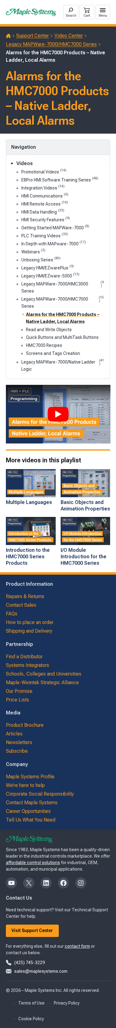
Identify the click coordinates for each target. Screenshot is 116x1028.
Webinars (33, 251)
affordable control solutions (33, 862)
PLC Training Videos (44, 235)
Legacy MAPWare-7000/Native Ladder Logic (62, 365)
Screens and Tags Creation (53, 353)
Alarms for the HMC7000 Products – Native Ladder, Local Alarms (62, 318)
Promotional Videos (44, 171)
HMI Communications (44, 195)
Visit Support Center (32, 930)
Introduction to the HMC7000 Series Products (28, 556)
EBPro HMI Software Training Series (59, 179)
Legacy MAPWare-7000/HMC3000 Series (62, 287)
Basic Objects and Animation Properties (85, 505)
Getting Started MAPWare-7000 (55, 227)
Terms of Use (31, 1003)
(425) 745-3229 (29, 962)
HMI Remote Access (44, 203)
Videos (24, 163)
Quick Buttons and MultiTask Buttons (62, 337)
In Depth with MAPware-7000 (53, 243)
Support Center (32, 36)
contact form (77, 946)
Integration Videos (43, 187)
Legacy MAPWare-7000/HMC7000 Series (51, 44)
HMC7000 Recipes (44, 345)
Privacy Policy (66, 1003)
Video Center (68, 36)
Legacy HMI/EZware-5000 (50, 275)
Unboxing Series (41, 259)
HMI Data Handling (42, 211)
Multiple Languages (29, 502)
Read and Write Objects (49, 329)
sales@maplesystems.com (40, 971)
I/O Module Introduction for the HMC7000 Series (83, 556)
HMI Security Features (45, 219)
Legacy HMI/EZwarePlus (47, 267)
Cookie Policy (31, 1018)
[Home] (8, 35)
